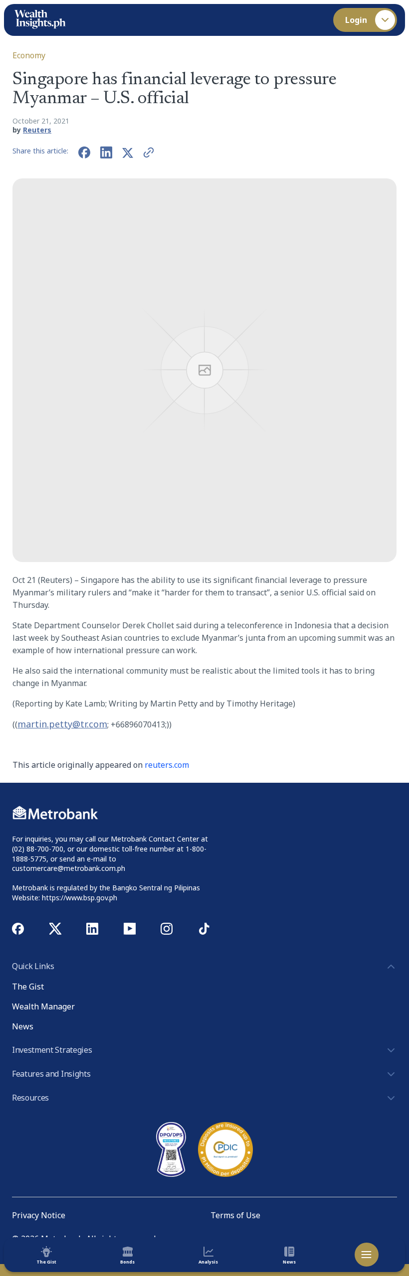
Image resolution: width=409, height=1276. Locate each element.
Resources (30, 1097)
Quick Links (33, 966)
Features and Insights (51, 1073)
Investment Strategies (52, 1049)
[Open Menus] (367, 1255)
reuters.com (167, 764)
